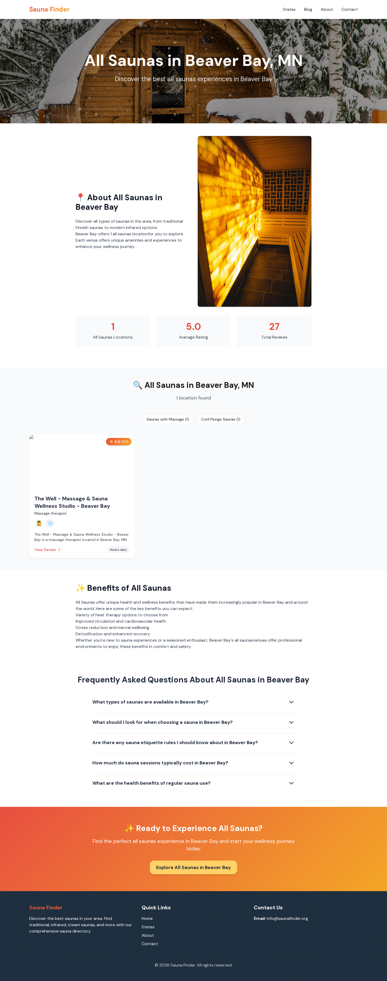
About (327, 9)
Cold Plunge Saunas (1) (220, 419)
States (289, 9)
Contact (349, 9)
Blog (308, 9)
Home (147, 918)
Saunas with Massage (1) (168, 419)
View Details (45, 549)
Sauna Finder (49, 9)
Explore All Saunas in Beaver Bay (193, 867)
